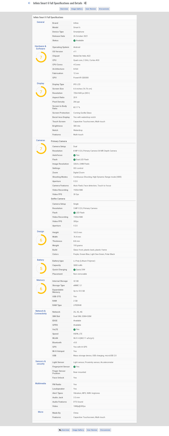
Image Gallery (76, 9)
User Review (91, 9)
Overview (64, 9)
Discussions (104, 9)
